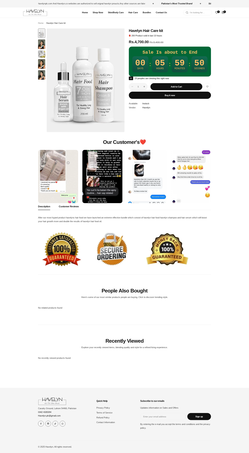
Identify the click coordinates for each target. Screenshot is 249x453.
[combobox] (197, 12)
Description (44, 206)
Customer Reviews (69, 206)
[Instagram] (48, 424)
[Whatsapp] (62, 424)
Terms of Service (104, 412)
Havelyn (146, 107)
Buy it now (170, 95)
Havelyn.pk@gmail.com (49, 415)
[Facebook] (41, 424)
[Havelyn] (35, 12)
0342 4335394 (44, 412)
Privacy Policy (103, 408)
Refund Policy (103, 417)
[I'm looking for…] (187, 12)
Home (41, 23)
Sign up (199, 416)
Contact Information (105, 422)
